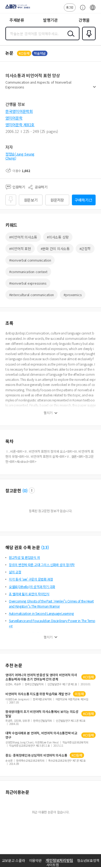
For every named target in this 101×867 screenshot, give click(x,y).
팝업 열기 (32, 490)
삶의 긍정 (15, 572)
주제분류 (16, 20)
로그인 (69, 7)
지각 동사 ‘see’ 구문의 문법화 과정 (31, 579)
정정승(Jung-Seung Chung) (19, 156)
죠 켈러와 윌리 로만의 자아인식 (29, 593)
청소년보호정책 (88, 860)
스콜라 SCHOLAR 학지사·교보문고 (16, 8)
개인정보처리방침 (59, 860)
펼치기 (48, 413)
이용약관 (35, 860)
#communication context (28, 271)
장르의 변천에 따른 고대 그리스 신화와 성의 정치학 (42, 564)
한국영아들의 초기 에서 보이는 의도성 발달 (41, 713)
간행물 (84, 20)
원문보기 (31, 200)
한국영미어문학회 (19, 111)
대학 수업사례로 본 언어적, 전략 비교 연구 (41, 735)
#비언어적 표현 (20, 248)
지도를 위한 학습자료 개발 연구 (37, 694)
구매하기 (81, 200)
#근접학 (85, 248)
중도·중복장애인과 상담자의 (36, 755)
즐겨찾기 (88, 39)
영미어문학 (14, 118)
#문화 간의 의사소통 (55, 248)
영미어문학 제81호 (19, 124)
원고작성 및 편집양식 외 (24, 557)
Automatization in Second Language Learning (41, 613)
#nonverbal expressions (28, 283)
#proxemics (73, 294)
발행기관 (50, 20)
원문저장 (57, 200)
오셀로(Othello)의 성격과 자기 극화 (32, 586)
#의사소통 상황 (58, 237)
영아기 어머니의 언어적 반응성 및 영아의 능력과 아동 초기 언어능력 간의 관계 (41, 677)
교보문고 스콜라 (13, 860)
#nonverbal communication (30, 260)
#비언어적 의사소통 (23, 237)
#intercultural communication (31, 294)
